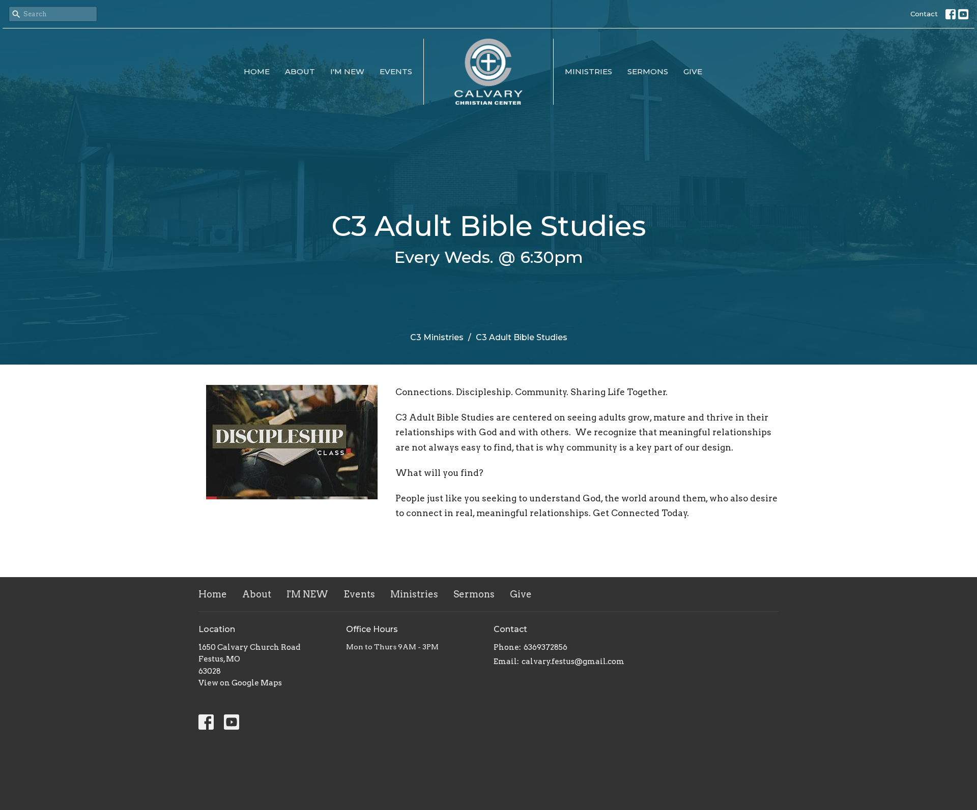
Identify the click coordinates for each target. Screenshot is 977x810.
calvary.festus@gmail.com (573, 661)
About (300, 71)
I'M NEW (347, 71)
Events (396, 71)
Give (692, 71)
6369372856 (545, 647)
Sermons (647, 71)
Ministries (588, 71)
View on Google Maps (240, 682)
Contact (924, 14)
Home (257, 71)
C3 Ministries (437, 337)
